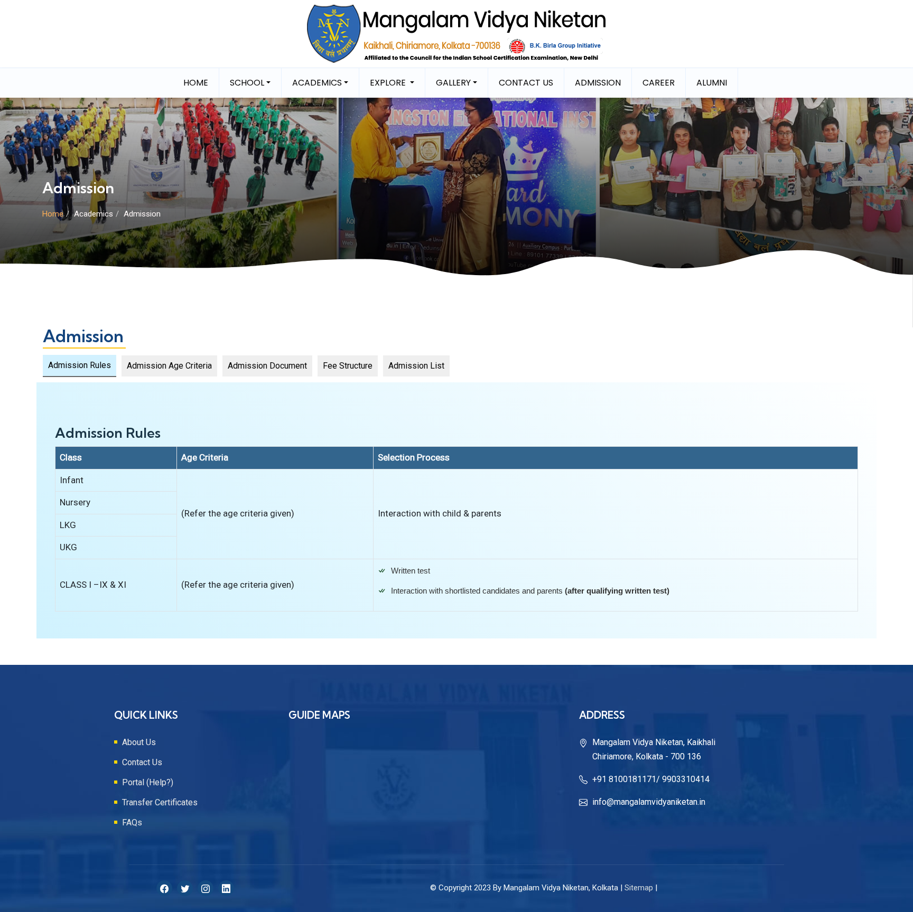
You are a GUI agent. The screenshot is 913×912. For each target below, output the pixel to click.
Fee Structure (347, 366)
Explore (389, 83)
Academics (317, 83)
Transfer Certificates (160, 802)
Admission (598, 83)
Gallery (453, 83)
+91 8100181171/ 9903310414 (651, 779)
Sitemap (639, 887)
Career (658, 83)
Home (195, 83)
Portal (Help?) (147, 782)
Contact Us (526, 83)
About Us (139, 742)
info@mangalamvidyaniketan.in (648, 802)
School (247, 83)
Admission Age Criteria (169, 366)
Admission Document (267, 366)
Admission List (416, 366)
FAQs (132, 822)
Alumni (711, 83)
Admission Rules (79, 365)
